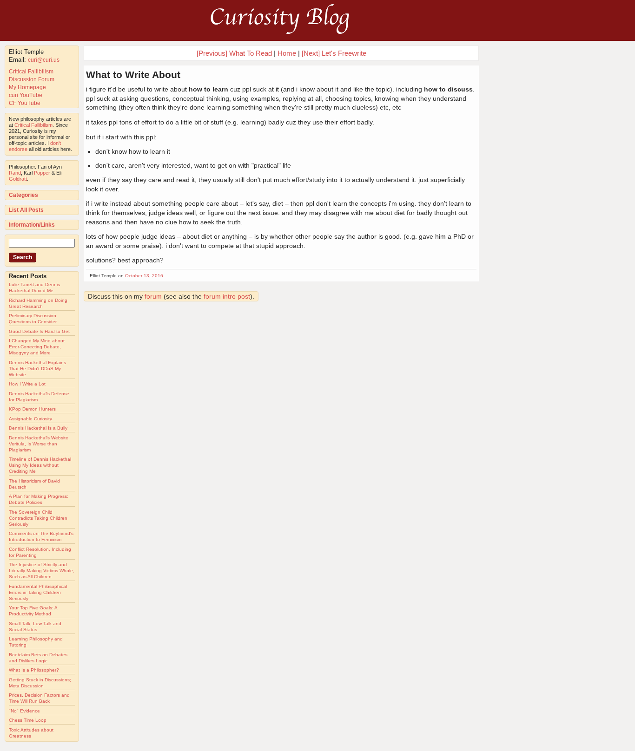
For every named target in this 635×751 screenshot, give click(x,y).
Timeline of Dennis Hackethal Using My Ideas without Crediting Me (40, 465)
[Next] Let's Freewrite (334, 53)
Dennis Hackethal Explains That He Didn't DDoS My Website (37, 368)
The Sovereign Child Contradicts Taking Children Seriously (38, 518)
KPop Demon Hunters (32, 408)
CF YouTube (24, 103)
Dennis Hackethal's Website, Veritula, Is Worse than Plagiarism (39, 443)
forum (153, 296)
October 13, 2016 (144, 275)
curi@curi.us (44, 60)
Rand (15, 173)
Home (287, 53)
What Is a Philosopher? (34, 670)
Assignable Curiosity (30, 418)
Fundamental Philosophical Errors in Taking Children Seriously (38, 592)
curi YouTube (25, 95)
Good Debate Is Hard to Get (39, 331)
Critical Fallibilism (31, 71)
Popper (42, 173)
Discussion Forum (31, 79)
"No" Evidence (24, 710)
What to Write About (133, 74)
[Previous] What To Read (234, 53)
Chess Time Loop (27, 720)
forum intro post (227, 296)
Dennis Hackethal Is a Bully (38, 428)
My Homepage (27, 87)
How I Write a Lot (27, 383)
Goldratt (18, 179)
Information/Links (32, 225)
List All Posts (26, 210)
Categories (23, 195)
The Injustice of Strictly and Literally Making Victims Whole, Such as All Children (41, 570)
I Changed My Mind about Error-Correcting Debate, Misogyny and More (37, 346)
